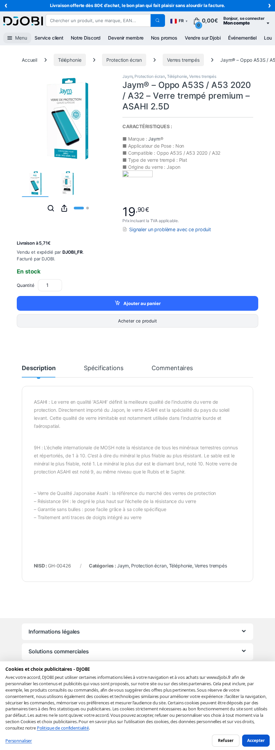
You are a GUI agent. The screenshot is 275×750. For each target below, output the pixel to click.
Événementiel (242, 38)
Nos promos (164, 38)
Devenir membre (126, 38)
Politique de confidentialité (63, 728)
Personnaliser (18, 741)
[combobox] (98, 20)
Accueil (29, 60)
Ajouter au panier (142, 303)
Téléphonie (69, 60)
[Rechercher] (157, 20)
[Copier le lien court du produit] (64, 208)
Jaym (127, 76)
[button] (51, 208)
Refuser (225, 740)
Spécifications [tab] (103, 368)
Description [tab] (38, 368)
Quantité (26, 285)
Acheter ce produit (137, 320)
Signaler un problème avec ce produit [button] (170, 229)
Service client (49, 38)
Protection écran (124, 60)
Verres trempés (183, 60)
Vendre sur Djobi (203, 38)
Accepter (256, 740)
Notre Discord (86, 38)
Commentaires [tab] (172, 368)
